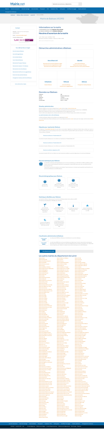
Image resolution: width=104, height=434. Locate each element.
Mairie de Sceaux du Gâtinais (81, 396)
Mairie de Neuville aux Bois (80, 359)
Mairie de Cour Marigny (62, 334)
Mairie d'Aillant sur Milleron (62, 258)
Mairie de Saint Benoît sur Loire (45, 381)
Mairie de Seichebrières (44, 398)
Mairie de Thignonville (79, 402)
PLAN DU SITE (18, 426)
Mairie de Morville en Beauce (45, 357)
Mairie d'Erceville (42, 313)
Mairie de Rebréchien (61, 377)
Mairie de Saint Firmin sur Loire (45, 384)
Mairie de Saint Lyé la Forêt (44, 390)
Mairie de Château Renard (80, 289)
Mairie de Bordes (42, 341)
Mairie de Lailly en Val (79, 337)
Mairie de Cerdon (60, 283)
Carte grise (62, 9)
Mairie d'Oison (78, 362)
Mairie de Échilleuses (79, 310)
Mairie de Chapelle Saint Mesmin (64, 332)
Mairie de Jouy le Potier (44, 331)
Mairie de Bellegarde (43, 271)
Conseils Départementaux (51, 426)
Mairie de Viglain (42, 411)
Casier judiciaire (82, 9)
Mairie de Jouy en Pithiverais (81, 329)
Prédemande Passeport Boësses (80, 65)
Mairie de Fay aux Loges (44, 316)
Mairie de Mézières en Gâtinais (45, 351)
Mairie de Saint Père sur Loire (63, 393)
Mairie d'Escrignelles (43, 314)
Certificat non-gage (71, 9)
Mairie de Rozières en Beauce (63, 378)
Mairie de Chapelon (79, 287)
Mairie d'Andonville (43, 259)
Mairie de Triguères (79, 406)
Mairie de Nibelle (78, 360)
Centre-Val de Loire (72, 108)
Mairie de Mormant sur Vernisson (82, 356)
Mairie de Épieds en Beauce (80, 311)
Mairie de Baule (78, 267)
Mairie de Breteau (60, 279)
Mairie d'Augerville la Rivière (63, 262)
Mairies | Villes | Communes (23, 15)
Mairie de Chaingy (78, 284)
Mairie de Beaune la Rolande (81, 270)
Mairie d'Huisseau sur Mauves (81, 326)
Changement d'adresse (10, 12)
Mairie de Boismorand (43, 273)
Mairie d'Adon (42, 258)
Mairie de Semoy (60, 398)
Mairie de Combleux (43, 298)
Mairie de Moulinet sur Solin (63, 340)
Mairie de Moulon (60, 357)
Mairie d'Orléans (78, 363)
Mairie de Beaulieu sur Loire (62, 270)
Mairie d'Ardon (60, 259)
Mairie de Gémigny (43, 320)
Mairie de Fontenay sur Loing (81, 317)
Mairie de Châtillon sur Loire (63, 292)
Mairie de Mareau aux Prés (62, 347)
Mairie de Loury (78, 344)
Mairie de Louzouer (43, 345)
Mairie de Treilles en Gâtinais (63, 406)
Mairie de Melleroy (61, 348)
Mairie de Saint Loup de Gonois (63, 389)
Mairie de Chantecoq (61, 287)
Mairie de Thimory (43, 404)
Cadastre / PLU (54, 9)
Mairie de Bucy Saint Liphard (63, 282)
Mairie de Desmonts (43, 308)
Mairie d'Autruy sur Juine (44, 264)
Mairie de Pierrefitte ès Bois (44, 372)
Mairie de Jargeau (60, 329)
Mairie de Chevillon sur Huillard (81, 293)
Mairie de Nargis (42, 359)
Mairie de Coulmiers (79, 301)
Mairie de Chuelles (43, 296)
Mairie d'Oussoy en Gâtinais (45, 366)
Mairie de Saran (60, 396)
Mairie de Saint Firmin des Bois (81, 383)
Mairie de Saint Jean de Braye (63, 387)
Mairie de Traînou (42, 406)
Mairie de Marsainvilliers (44, 348)
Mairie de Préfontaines (61, 374)
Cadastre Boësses (48, 84)
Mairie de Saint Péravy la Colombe (46, 393)
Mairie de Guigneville (61, 325)
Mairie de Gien (42, 322)
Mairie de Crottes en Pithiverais (45, 305)
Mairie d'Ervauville (61, 313)
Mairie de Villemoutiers (44, 412)
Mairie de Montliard (61, 356)
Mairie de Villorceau (79, 414)
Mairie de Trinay (42, 408)
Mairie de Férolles (78, 316)
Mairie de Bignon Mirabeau (80, 338)
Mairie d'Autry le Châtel (62, 264)
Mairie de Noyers (60, 362)
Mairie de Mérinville (43, 350)
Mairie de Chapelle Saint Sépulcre (82, 332)
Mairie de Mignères (79, 351)
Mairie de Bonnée (42, 274)
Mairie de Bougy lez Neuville (63, 276)
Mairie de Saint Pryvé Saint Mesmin (82, 393)
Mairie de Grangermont (62, 323)
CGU (23, 426)
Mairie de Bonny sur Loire (62, 274)
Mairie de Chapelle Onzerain (45, 332)
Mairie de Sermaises (43, 399)
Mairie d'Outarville (61, 366)
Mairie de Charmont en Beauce (45, 289)
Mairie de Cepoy (78, 282)
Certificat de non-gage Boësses (66, 86)
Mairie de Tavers (60, 402)
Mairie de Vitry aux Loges (62, 415)
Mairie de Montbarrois (79, 353)
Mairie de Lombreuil (79, 343)
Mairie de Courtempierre (44, 304)
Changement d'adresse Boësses (84, 84)
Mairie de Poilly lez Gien (44, 374)
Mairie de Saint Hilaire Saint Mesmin (82, 386)
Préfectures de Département (64, 426)
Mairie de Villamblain (61, 411)
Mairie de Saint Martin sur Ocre (81, 390)
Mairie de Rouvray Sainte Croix (81, 377)
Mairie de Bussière (78, 331)
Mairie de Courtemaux (79, 302)
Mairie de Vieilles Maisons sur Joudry (64, 409)
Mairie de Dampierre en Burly (63, 307)
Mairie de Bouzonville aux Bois (63, 277)
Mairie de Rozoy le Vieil (79, 378)
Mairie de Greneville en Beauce (81, 323)
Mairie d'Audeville (42, 262)
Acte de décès (34, 9)
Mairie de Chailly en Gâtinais (63, 284)
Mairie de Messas (60, 350)
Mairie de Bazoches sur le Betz (63, 268)
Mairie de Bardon (60, 338)
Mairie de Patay (42, 371)
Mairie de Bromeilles (79, 280)
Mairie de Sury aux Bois (44, 402)
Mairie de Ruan (42, 380)
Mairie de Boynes (42, 279)
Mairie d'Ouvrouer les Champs (81, 366)
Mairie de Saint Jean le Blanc (45, 389)
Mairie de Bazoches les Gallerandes (46, 268)
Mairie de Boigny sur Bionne (63, 271)
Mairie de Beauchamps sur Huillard (82, 268)
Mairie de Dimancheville (62, 308)
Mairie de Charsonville (61, 289)
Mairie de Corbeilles (43, 299)
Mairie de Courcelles (43, 302)
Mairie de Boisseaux (61, 273)
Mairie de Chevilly (42, 295)
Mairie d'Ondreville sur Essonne (63, 363)
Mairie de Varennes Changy (80, 408)
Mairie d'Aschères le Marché (45, 261)
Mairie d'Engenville (61, 311)
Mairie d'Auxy (42, 265)
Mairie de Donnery (79, 308)
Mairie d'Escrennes (79, 313)
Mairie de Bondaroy (79, 273)
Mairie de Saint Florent (61, 384)
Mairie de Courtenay (61, 304)
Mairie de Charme (42, 340)
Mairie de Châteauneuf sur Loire (45, 290)
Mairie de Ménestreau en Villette (81, 348)
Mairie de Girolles (60, 322)
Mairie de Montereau (79, 354)
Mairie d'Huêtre (60, 326)
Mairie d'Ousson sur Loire (80, 365)
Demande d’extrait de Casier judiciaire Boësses (79, 66)
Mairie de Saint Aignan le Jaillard (63, 380)
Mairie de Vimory (42, 415)
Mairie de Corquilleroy (61, 299)
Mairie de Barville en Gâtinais (81, 265)
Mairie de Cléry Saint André (62, 296)
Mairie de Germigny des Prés (63, 320)
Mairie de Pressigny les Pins (44, 375)
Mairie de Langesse (43, 338)
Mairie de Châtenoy (61, 290)
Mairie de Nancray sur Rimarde (81, 357)
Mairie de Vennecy (43, 409)
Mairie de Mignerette (43, 353)
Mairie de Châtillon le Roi (44, 292)
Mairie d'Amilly (78, 258)
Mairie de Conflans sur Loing (81, 298)
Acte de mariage (25, 9)
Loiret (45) (33, 15)
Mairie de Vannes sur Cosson (63, 408)
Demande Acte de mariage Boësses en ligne (53, 65)
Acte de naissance (15, 9)
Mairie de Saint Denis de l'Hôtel (45, 383)
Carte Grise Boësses (66, 84)
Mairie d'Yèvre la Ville (43, 417)
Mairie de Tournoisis (79, 405)
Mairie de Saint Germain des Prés (82, 384)
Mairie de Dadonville (61, 305)
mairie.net (13, 15)
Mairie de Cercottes (43, 283)
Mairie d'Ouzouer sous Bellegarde (64, 368)
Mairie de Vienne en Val (80, 409)
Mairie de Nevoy (60, 360)
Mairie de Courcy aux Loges (62, 302)
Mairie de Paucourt (61, 371)
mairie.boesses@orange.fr (21, 35)
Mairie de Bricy (60, 280)
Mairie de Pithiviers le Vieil (80, 372)
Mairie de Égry (42, 311)
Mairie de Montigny (43, 356)
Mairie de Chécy (42, 293)
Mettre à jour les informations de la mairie (46, 40)
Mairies (7, 9)
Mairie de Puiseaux (61, 375)
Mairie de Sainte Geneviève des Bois (64, 395)
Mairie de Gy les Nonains (44, 326)
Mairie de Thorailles (61, 404)
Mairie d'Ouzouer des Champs (45, 368)
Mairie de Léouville (79, 340)
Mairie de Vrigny (78, 415)
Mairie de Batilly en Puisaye (62, 267)
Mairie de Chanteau (43, 287)
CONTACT (13, 426)
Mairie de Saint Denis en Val (62, 383)
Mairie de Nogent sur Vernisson (45, 362)
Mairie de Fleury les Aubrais (62, 317)
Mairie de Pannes (78, 369)
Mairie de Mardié (78, 345)
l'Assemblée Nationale (49, 129)
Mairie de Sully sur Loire (80, 401)
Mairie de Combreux (61, 298)
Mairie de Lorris (60, 344)
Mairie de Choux (60, 341)
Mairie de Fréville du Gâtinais (63, 319)
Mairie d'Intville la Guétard (80, 328)
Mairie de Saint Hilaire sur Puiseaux (46, 387)
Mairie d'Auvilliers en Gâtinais (81, 264)
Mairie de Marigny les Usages (81, 347)
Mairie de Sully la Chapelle (62, 401)
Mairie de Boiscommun (80, 271)
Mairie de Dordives (43, 310)
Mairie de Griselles (42, 325)
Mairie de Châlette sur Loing (45, 286)
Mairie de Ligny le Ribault (80, 341)
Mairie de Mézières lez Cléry (62, 351)
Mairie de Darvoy (78, 307)
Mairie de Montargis (61, 353)
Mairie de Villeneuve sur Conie (81, 412)
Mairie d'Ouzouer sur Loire (80, 368)
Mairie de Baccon (60, 265)
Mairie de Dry (59, 310)
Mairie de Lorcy (42, 344)
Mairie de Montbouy (43, 354)
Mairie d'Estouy (60, 314)
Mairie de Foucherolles (43, 319)
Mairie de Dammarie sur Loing (45, 307)
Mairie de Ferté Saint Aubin (80, 334)
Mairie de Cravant (78, 304)
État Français (73, 426)
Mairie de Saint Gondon (44, 386)
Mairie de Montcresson (62, 354)
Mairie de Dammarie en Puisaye (81, 305)
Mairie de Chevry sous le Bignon (63, 295)
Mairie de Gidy (78, 320)
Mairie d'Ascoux (60, 261)
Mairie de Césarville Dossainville (45, 284)
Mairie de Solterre (78, 399)
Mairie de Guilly (78, 325)
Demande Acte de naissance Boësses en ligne (52, 63)
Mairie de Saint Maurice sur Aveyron (46, 392)
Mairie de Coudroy (43, 301)
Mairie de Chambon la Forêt (63, 286)
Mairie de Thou (78, 404)
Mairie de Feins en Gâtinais (62, 316)
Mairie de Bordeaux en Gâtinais (81, 274)
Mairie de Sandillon (79, 395)
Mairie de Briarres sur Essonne (45, 280)
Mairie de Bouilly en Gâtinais (81, 276)
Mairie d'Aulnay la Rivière (80, 262)
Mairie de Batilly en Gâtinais (44, 267)
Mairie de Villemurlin (61, 412)
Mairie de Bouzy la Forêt (80, 277)
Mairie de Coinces (78, 296)
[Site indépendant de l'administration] (31, 4)
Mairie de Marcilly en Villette (63, 345)
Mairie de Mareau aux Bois (44, 347)
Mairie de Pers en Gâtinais (80, 371)
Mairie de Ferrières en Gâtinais (45, 317)
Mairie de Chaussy (78, 292)
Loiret (60, 108)
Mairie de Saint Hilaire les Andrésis (64, 386)
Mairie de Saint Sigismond (44, 395)
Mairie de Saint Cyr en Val (80, 381)
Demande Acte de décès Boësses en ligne (52, 66)
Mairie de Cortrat (78, 299)
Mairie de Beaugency (43, 270)
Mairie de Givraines (79, 322)
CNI (48, 9)
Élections (79, 426)
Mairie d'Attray (78, 261)
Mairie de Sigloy (60, 399)
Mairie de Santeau (42, 396)
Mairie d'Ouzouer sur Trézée (45, 369)
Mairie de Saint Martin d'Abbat (63, 390)
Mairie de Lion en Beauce (44, 343)
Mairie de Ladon (60, 337)
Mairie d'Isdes (42, 329)
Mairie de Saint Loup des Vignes (81, 389)
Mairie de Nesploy (60, 359)
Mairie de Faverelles (79, 314)
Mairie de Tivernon (61, 405)
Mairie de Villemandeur (80, 411)
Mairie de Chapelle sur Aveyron (45, 334)
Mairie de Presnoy (78, 374)
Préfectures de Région (40, 426)
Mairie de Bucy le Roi (43, 282)
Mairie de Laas (42, 337)
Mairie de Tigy (42, 405)
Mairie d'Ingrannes (43, 328)
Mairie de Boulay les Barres (44, 277)
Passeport (42, 9)
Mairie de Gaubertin (79, 319)
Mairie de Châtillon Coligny (80, 290)
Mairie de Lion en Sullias (62, 343)
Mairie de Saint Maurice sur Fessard (64, 392)
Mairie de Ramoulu (43, 377)
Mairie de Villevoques (61, 414)
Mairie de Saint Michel (79, 392)
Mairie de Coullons (61, 301)
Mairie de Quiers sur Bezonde (81, 375)
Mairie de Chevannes (61, 293)
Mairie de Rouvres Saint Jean (45, 378)
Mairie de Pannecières (61, 369)
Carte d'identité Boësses (80, 63)
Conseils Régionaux (31, 426)
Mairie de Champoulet (79, 286)
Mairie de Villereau (43, 414)
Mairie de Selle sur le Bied (80, 335)
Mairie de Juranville (61, 331)
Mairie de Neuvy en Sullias (44, 360)
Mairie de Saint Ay (78, 380)
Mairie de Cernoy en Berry (80, 283)
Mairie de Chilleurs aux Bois (80, 295)
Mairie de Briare (78, 279)
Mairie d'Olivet (42, 363)
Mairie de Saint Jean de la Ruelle (81, 387)
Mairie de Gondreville (43, 323)
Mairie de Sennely (78, 398)
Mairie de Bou (42, 276)
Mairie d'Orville (60, 365)
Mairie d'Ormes (42, 365)
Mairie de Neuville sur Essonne (45, 335)
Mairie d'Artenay (78, 259)
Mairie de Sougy (42, 401)
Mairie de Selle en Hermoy (62, 335)
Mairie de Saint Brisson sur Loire (63, 381)
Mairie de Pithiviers (61, 372)
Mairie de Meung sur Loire (80, 350)
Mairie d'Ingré (60, 328)
